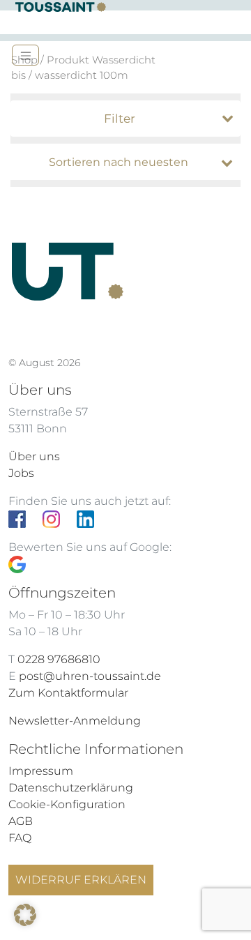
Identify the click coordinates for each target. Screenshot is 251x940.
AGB (20, 821)
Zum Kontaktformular (68, 692)
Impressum (40, 771)
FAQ (19, 837)
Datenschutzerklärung (70, 787)
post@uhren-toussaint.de (90, 676)
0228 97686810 (58, 659)
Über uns (34, 456)
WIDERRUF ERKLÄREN (80, 879)
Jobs (21, 473)
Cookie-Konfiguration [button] (67, 804)
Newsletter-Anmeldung (74, 720)
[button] (25, 915)
